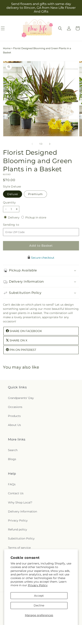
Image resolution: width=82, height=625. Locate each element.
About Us (14, 425)
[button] (60, 28)
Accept (39, 595)
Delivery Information (22, 511)
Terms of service (19, 547)
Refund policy (17, 529)
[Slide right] (49, 144)
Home (7, 48)
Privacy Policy (38, 585)
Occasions (15, 407)
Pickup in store (35, 217)
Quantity (9, 202)
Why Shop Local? (20, 502)
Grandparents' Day (21, 398)
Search (13, 450)
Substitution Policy (21, 538)
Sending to (17, 225)
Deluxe (12, 194)
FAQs (12, 484)
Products (14, 416)
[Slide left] (32, 144)
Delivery (14, 217)
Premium (35, 194)
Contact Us (15, 493)
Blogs (12, 459)
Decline (39, 605)
